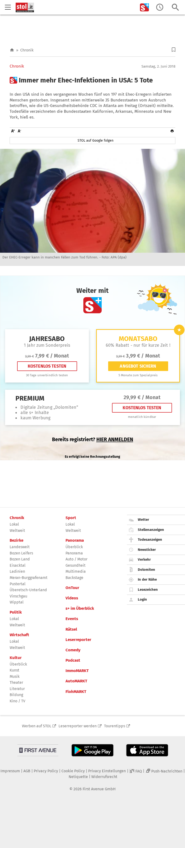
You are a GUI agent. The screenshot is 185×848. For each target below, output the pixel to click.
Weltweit (17, 530)
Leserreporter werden (78, 726)
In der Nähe (147, 579)
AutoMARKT (76, 681)
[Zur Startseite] (12, 50)
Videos (72, 598)
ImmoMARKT (77, 670)
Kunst (14, 670)
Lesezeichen (148, 589)
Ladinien (17, 571)
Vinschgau (18, 596)
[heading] (92, 80)
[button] (173, 49)
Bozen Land (20, 559)
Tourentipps (114, 726)
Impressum (10, 771)
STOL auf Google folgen (95, 140)
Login (142, 599)
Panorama (75, 540)
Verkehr (144, 559)
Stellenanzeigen (151, 530)
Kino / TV (17, 701)
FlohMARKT (76, 691)
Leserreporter (78, 639)
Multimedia (76, 571)
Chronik (26, 50)
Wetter (143, 519)
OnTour (72, 587)
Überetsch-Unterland (28, 590)
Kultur (16, 657)
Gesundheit (76, 565)
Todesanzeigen (150, 539)
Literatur (17, 688)
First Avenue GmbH (99, 789)
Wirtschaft (19, 635)
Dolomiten (146, 569)
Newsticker (147, 549)
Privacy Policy (46, 771)
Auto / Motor (76, 559)
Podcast (73, 660)
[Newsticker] (160, 7)
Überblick (18, 664)
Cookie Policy (73, 771)
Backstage (74, 577)
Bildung (16, 694)
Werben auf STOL (36, 726)
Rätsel (71, 629)
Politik (16, 612)
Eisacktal (18, 565)
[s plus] (144, 7)
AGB (26, 771)
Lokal (14, 524)
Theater (16, 682)
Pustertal (18, 584)
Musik (15, 676)
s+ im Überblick (80, 608)
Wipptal (17, 602)
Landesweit (20, 547)
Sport (71, 517)
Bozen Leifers (21, 553)
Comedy (73, 650)
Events (72, 618)
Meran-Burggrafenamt (28, 577)
